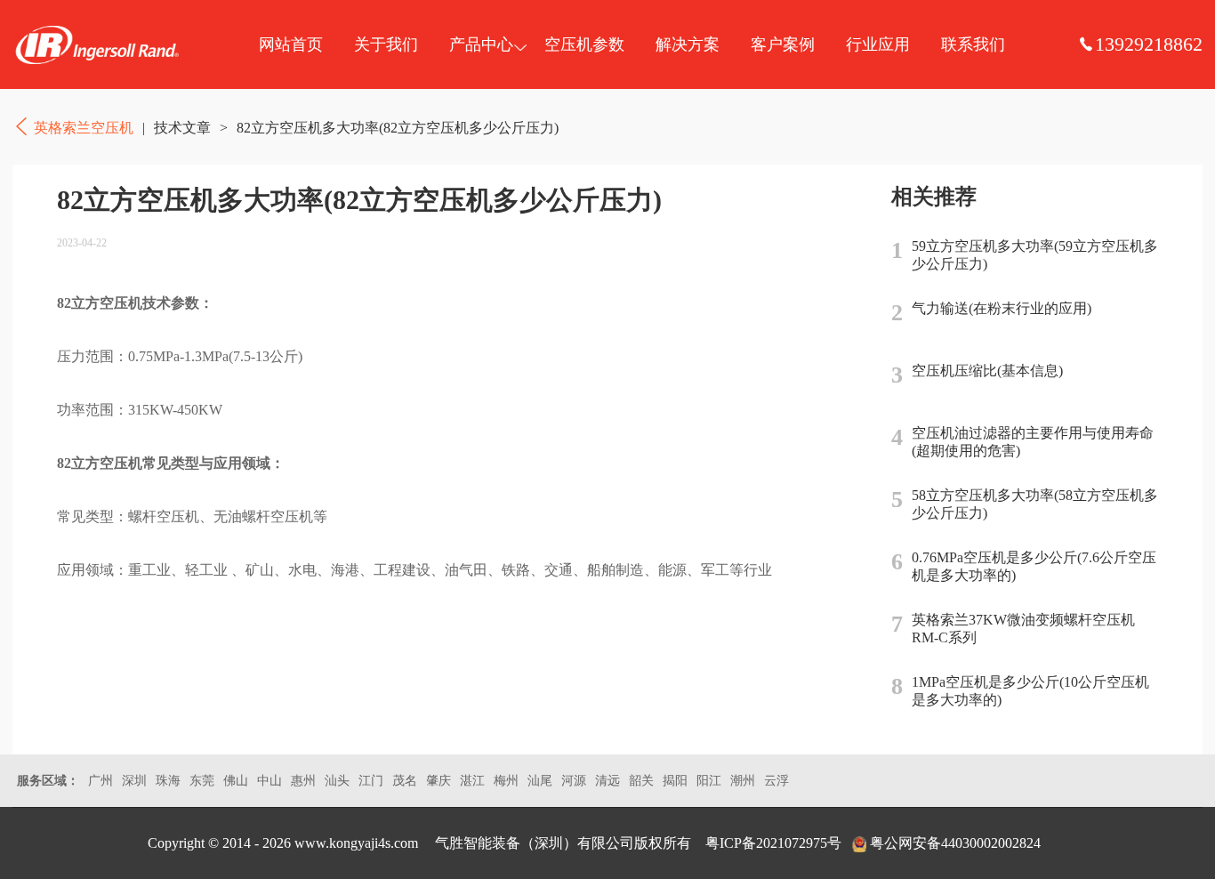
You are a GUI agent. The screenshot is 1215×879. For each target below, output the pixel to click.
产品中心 (481, 44)
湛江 (472, 780)
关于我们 (386, 44)
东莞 (201, 780)
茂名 (404, 780)
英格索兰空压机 (96, 44)
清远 (607, 780)
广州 (100, 780)
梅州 (506, 780)
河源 (573, 780)
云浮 (776, 780)
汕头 (337, 780)
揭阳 (675, 780)
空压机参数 (584, 44)
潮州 (742, 780)
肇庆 (438, 780)
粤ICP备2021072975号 (773, 843)
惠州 (303, 780)
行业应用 (878, 44)
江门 (370, 780)
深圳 (134, 780)
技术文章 (182, 127)
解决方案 (688, 44)
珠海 (168, 780)
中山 (269, 780)
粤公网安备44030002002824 (955, 843)
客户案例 (783, 44)
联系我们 (973, 44)
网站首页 (291, 44)
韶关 (641, 780)
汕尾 (539, 780)
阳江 (708, 780)
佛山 (235, 780)
